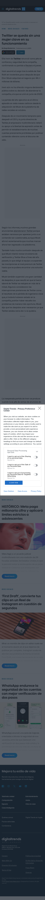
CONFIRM (13, 483)
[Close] (40, 409)
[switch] (36, 457)
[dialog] (22, 450)
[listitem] (22, 451)
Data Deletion (9, 491)
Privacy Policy (36, 491)
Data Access (22, 491)
